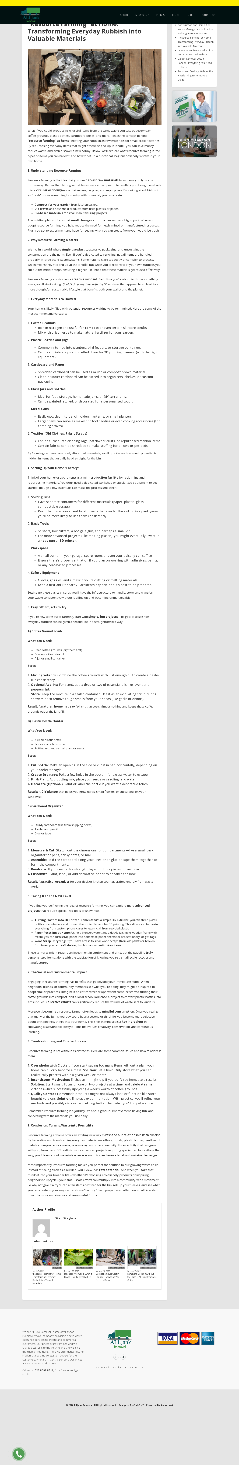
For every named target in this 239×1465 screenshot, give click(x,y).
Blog (190, 15)
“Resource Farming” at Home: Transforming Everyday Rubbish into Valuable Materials (47, 1274)
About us (101, 1363)
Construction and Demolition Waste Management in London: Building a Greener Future (195, 25)
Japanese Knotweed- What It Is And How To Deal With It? (78, 1271)
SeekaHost (166, 1400)
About (124, 15)
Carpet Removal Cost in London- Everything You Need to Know (107, 1272)
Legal (176, 15)
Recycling (57, 1263)
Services (141, 15)
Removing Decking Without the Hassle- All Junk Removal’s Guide (141, 1272)
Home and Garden (84, 1263)
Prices (160, 15)
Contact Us (208, 15)
